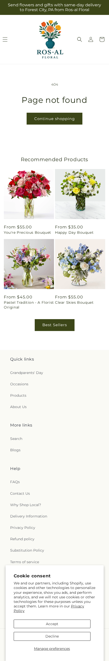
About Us (18, 407)
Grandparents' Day (26, 372)
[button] (79, 39)
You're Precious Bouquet (27, 232)
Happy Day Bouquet (74, 232)
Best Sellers (54, 324)
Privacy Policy (22, 527)
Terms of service (24, 562)
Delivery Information (28, 516)
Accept (52, 624)
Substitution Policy (27, 550)
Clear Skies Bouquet (74, 302)
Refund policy (22, 539)
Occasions (19, 384)
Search (16, 438)
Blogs (15, 450)
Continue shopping (54, 118)
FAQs (15, 482)
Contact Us (20, 493)
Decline (52, 636)
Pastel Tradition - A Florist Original (29, 304)
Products (18, 395)
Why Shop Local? (25, 505)
